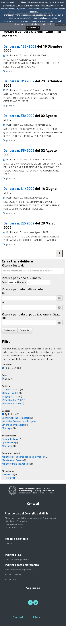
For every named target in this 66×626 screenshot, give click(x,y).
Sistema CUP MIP (13, 574)
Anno (4, 282)
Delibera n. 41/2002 (19, 188)
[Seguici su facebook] (30, 602)
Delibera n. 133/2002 (20, 46)
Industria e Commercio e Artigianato (20, 421)
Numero (21, 282)
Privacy (36, 617)
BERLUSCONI (8, 478)
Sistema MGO (11, 579)
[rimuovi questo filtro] (3, 368)
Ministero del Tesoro (12, 460)
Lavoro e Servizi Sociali (13, 425)
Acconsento (33, 27)
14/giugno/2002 (10, 396)
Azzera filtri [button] (25, 330)
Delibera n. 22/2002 (19, 223)
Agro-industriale (10, 439)
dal (3, 293)
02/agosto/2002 (11, 389)
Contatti (8, 543)
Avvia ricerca (9, 330)
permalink (10, 70)
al (3, 302)
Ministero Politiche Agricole (16, 463)
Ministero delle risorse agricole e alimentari (23, 457)
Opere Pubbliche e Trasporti (16, 418)
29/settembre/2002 (12, 400)
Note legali (18, 617)
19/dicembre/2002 (11, 403)
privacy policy (51, 17)
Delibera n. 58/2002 (19, 115)
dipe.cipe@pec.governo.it (17, 559)
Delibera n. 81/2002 (19, 81)
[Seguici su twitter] (35, 602)
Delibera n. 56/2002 (19, 150)
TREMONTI (8, 474)
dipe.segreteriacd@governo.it (19, 569)
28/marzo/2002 (10, 393)
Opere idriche (8, 442)
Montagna (7, 428)
